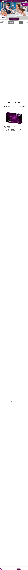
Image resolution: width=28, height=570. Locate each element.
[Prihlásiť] (11, 1)
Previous (1, 10)
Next (26, 10)
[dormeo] (14, 21)
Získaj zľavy (13, 401)
